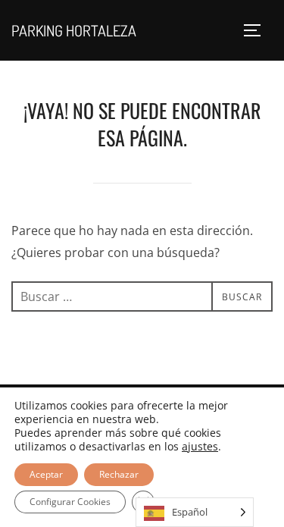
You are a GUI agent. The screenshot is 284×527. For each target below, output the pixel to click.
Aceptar (46, 474)
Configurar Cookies (70, 501)
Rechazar (119, 474)
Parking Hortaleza (73, 30)
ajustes (200, 446)
